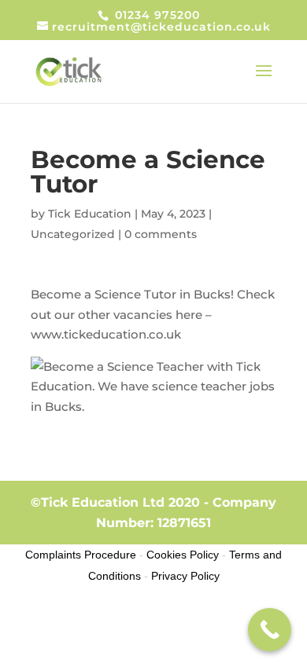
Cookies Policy (182, 554)
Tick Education (89, 214)
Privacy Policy (185, 576)
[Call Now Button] (269, 629)
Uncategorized (73, 234)
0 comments (160, 234)
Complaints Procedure (80, 554)
